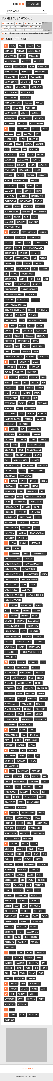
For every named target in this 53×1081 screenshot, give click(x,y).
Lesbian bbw (33, 626)
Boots (30, 155)
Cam (46, 279)
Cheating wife (11, 289)
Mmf (19, 688)
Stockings (9, 870)
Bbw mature (10, 186)
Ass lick (39, 103)
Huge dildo (21, 512)
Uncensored (34, 984)
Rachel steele (28, 813)
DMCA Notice (33, 1077)
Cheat (30, 310)
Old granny (10, 756)
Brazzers (33, 139)
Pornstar (9, 807)
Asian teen (30, 108)
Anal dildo (26, 72)
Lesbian (14, 616)
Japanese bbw (32, 574)
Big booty (42, 175)
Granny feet (28, 465)
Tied (14, 973)
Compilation (34, 237)
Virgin (34, 989)
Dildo (31, 326)
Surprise (25, 921)
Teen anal (40, 952)
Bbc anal (9, 175)
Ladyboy (24, 616)
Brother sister (11, 212)
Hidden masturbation (35, 497)
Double (8, 346)
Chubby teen (22, 300)
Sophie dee (25, 911)
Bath (26, 217)
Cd (6, 274)
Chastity (9, 269)
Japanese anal (11, 569)
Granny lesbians (36, 471)
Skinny (19, 854)
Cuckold (14, 232)
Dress (16, 351)
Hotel (7, 502)
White (41, 999)
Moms (20, 714)
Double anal (38, 346)
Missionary (40, 709)
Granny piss (10, 471)
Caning (43, 258)
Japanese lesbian (13, 559)
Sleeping (21, 849)
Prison (42, 797)
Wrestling (9, 1004)
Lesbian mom (10, 657)
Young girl (33, 1015)
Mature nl (9, 699)
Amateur (9, 51)
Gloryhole (21, 440)
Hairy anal (32, 491)
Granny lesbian (34, 450)
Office (21, 756)
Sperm (8, 906)
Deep (7, 351)
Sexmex (33, 927)
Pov (26, 776)
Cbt (18, 263)
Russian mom (41, 823)
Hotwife (37, 507)
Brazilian (21, 222)
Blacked (15, 149)
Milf (43, 662)
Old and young (11, 766)
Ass (38, 46)
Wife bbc (33, 994)
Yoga (22, 1015)
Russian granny (12, 838)
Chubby (8, 248)
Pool (7, 797)
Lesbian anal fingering (31, 652)
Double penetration (13, 357)
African (8, 87)
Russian (14, 813)
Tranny (29, 958)
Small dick (22, 942)
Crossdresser (40, 243)
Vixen (43, 989)
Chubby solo (10, 253)
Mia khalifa (42, 688)
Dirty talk (9, 341)
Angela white (41, 72)
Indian (13, 543)
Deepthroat (41, 331)
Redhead (21, 828)
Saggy (38, 859)
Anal (13, 46)
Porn (21, 802)
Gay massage (25, 476)
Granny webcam (12, 465)
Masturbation (19, 678)
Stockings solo (30, 937)
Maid (31, 678)
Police (38, 787)
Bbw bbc (34, 180)
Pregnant (36, 771)
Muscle (43, 699)
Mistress (9, 688)
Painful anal (10, 792)
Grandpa (9, 440)
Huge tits (9, 497)
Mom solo (9, 714)
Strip (39, 875)
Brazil (8, 206)
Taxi (44, 963)
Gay (22, 429)
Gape (7, 460)
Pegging (35, 776)
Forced (14, 377)
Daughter (27, 331)
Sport (28, 890)
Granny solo (23, 434)
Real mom (24, 833)
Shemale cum (11, 921)
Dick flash (41, 336)
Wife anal (22, 1004)
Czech (18, 243)
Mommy (41, 693)
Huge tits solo (11, 528)
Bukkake (8, 144)
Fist (20, 388)
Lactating (39, 642)
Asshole (28, 103)
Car (34, 258)
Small (19, 864)
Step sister (39, 911)
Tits (36, 968)
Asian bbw (39, 118)
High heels (22, 522)
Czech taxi (31, 294)
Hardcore (9, 533)
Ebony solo (10, 367)
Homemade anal (36, 533)
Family (7, 383)
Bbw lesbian (23, 160)
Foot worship (11, 398)
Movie (19, 693)
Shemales (9, 942)
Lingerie (8, 642)
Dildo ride (30, 357)
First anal (42, 403)
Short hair (10, 947)
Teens (18, 968)
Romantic (9, 823)
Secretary (9, 932)
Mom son (9, 667)
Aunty (36, 82)
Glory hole (10, 450)
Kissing (26, 610)
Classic (44, 269)
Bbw (12, 129)
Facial (37, 393)
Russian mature (23, 818)
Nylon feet (34, 735)
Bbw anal (28, 134)
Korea (38, 605)
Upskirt (14, 984)
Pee (44, 776)
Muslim (21, 699)
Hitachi (14, 481)
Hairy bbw (9, 538)
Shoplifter (10, 901)
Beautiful (43, 165)
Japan (26, 553)
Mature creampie (12, 709)
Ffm (6, 393)
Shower (28, 859)
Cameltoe (9, 300)
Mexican (28, 709)
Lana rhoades (11, 631)
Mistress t (26, 719)
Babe (34, 217)
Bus (38, 134)
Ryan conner (10, 833)
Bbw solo (9, 134)
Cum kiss (32, 315)
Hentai (35, 486)
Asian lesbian (11, 113)
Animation (17, 108)
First (19, 408)
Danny (26, 346)
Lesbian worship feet (14, 626)
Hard (20, 491)
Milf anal (9, 693)
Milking (39, 714)
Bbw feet (28, 191)
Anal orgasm (27, 92)
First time (25, 398)
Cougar (8, 315)
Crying (8, 284)
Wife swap (9, 999)
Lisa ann (9, 621)
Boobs (7, 180)
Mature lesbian (24, 683)
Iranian (23, 543)
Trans (29, 952)
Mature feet (27, 704)
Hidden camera (11, 507)
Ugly (23, 984)
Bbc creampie (40, 212)
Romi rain (27, 838)
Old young (21, 761)
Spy (28, 854)
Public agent (19, 781)
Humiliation (35, 512)
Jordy (44, 574)
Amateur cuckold (13, 103)
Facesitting (10, 388)
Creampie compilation (14, 310)
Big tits (28, 144)
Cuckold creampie (29, 289)
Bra (19, 191)
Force (16, 383)
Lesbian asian (9, 23)
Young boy (9, 1020)
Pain (18, 787)
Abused (24, 113)
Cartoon (23, 253)
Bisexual (21, 165)
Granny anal (34, 429)
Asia (7, 108)
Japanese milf (11, 585)
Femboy (40, 388)
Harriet (20, 23)
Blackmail (9, 160)
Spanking (9, 849)
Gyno (15, 445)
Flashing (26, 393)
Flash (31, 403)
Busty (17, 206)
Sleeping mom (11, 911)
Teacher (18, 958)
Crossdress (10, 320)
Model (29, 714)
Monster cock (26, 724)
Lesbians (20, 621)
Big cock (36, 160)
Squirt (31, 849)
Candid (27, 263)
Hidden (44, 481)
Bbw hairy (33, 222)
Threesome (33, 963)
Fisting (24, 377)
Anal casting (11, 98)
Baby (22, 155)
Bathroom (23, 196)
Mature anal (22, 667)
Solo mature (32, 932)
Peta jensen (30, 797)
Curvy (22, 279)
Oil (38, 756)
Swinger (8, 864)
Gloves (38, 455)
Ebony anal (35, 367)
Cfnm (28, 243)
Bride (30, 186)
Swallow (34, 870)
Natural (21, 745)
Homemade (23, 486)
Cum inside (20, 315)
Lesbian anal (34, 647)
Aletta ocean (37, 77)
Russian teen (38, 833)
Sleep (34, 844)
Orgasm (14, 750)
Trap (41, 973)
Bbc (18, 134)
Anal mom (25, 98)
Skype (35, 916)
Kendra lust (26, 605)
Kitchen (16, 610)
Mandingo (29, 688)
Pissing (18, 776)
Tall (7, 973)
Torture (8, 968)
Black (18, 144)
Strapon (9, 854)
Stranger (37, 921)
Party (7, 781)
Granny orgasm (20, 460)
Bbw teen (26, 212)
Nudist (13, 730)
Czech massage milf (37, 320)
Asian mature (11, 92)
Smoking (20, 875)
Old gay (32, 761)
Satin (17, 937)
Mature (21, 662)
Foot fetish (10, 403)
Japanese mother (35, 595)
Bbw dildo (9, 191)
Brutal (32, 165)
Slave (36, 854)
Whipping (31, 999)
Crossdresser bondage (15, 305)
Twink (27, 968)
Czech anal (43, 310)
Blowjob (33, 149)
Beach (22, 139)
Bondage (39, 144)
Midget (38, 683)
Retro (20, 823)
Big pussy (28, 206)
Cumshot (38, 263)
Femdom (34, 377)
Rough (41, 813)
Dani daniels (23, 341)
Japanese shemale (13, 574)
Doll (17, 346)
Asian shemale (36, 123)
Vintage (24, 989)
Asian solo (43, 66)
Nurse (32, 730)
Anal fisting (10, 56)
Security (9, 875)
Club (22, 320)
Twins (22, 973)
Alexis (8, 66)
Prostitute (10, 802)
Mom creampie (11, 704)
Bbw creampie (37, 196)
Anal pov (22, 123)
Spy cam (34, 942)
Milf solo (39, 673)
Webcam (21, 994)
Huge (36, 528)
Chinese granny (22, 284)
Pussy (44, 781)
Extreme (22, 367)
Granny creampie (35, 445)
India (7, 548)
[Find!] (44, 10)
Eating (8, 372)
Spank (18, 859)
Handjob (33, 481)
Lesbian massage (23, 642)
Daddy (40, 326)
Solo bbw (9, 927)
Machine (39, 704)
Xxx (12, 1009)
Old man (32, 750)
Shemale (14, 844)
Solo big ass (10, 916)
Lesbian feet (33, 621)
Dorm (13, 326)
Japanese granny (29, 579)
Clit (38, 279)
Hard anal (9, 522)
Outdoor (9, 761)
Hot (42, 491)
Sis (22, 880)
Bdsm (45, 129)
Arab (21, 46)
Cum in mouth (22, 269)
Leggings (38, 636)
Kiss (7, 610)
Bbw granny (23, 129)
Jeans (32, 585)
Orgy (30, 756)
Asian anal (34, 56)
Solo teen (35, 901)
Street (8, 937)
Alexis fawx (10, 118)
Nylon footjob (31, 740)
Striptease (36, 895)
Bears (37, 170)
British (40, 155)
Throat (8, 978)
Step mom (30, 864)
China (17, 248)
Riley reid (9, 828)
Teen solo (20, 963)
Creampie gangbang (14, 294)
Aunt (32, 66)
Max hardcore (11, 719)
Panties (8, 787)
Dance (8, 336)
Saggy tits (18, 885)
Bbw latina (10, 196)
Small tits (21, 927)
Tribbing (31, 978)
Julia (23, 585)
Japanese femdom (13, 600)
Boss (38, 186)
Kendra (37, 610)
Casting (8, 243)
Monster (32, 699)
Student (8, 895)
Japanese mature (13, 564)
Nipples (18, 740)
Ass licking (36, 87)
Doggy (35, 341)
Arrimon (20, 51)
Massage (33, 662)
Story (7, 890)
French (29, 388)
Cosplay (8, 237)
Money (40, 678)
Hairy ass (26, 528)
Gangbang (9, 434)
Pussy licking (33, 802)
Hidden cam (10, 486)
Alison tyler (25, 118)
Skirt (20, 932)
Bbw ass (39, 206)
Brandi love (10, 170)
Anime (22, 56)
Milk (7, 678)
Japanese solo (28, 569)
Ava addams (20, 66)
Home (19, 497)
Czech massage (29, 232)
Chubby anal (10, 279)
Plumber (21, 807)
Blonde (17, 217)
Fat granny (30, 408)
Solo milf (22, 901)
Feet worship (24, 424)
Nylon (22, 730)
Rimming (8, 818)
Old (23, 750)
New (24, 735)
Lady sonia (10, 647)
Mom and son (26, 673)
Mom (12, 662)
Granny (14, 429)
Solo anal (24, 916)
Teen (13, 952)
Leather (27, 636)
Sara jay (42, 864)
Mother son (40, 719)
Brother (30, 175)
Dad (17, 331)
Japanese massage (33, 564)
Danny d (26, 351)
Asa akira (9, 123)
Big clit (20, 175)
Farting (15, 393)
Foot (25, 383)
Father (22, 403)
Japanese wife (11, 579)
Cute (34, 269)
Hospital (22, 533)
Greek (22, 471)
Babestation (10, 201)
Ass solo (26, 61)
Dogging (18, 336)
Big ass (35, 129)
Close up (36, 284)
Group (32, 440)
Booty (7, 217)
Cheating (35, 253)
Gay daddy (42, 465)
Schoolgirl (35, 906)
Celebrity (9, 263)
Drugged (29, 336)
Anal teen (25, 82)
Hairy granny (36, 502)
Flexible (30, 414)
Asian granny (11, 82)
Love (24, 631)
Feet (43, 377)
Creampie (20, 237)
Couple (14, 274)
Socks (30, 875)
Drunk (22, 326)
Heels (37, 517)
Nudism (32, 745)
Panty (44, 792)
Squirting (39, 885)
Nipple (8, 740)
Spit (29, 885)
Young (13, 1015)
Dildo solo (43, 357)
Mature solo (10, 673)
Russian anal (35, 828)
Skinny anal (21, 895)
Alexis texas (34, 51)
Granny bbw (10, 476)
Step (37, 890)
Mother (35, 667)
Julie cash (26, 590)
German (36, 434)
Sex (44, 854)
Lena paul (34, 631)
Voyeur (14, 989)
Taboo (38, 958)
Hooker (35, 522)
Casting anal (27, 274)
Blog (18, 4)
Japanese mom (39, 553)
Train (44, 968)
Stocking (18, 890)
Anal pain (36, 113)
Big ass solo (10, 139)
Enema (35, 362)
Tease (32, 973)
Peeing (35, 792)
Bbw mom (9, 222)
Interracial (36, 543)
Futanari (42, 414)
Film (35, 398)
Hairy (23, 481)
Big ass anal (24, 170)
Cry (31, 279)
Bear (22, 186)
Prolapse (33, 781)
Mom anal (9, 683)
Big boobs (9, 165)
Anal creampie (11, 61)
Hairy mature (20, 502)
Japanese (15, 553)
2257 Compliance (21, 1077)
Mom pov (30, 693)
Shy (24, 906)
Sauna (31, 880)
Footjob (35, 383)
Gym (7, 445)
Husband (9, 512)
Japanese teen (11, 590)
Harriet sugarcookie (33, 23)
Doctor (8, 331)
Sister (25, 844)
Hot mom (26, 507)
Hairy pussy (10, 517)
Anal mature (21, 87)
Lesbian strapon (12, 636)
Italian (16, 548)
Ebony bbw (31, 372)
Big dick (38, 201)
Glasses (35, 460)
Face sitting (10, 414)
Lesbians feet (11, 652)
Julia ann (29, 559)
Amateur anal (11, 72)
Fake (21, 414)
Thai (20, 952)
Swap (7, 885)
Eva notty (19, 372)
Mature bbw (10, 724)
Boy (6, 149)
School (8, 859)
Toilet (7, 958)
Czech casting (22, 258)
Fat (43, 383)
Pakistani (24, 792)
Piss (12, 771)
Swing (44, 916)
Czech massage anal (33, 248)
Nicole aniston (11, 735)
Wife (12, 994)
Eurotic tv (24, 362)
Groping (8, 455)
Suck (17, 906)
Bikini (38, 191)
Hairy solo (9, 491)
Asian (30, 46)
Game (21, 450)
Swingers (22, 870)
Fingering (28, 419)
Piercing (17, 797)
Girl (22, 445)
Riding (29, 823)
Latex (34, 616)
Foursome (40, 419)
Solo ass (42, 880)
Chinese (43, 232)
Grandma (44, 440)
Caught (8, 258)
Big (24, 149)
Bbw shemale (25, 201)
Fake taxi (9, 408)
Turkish (8, 963)
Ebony (13, 362)
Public (8, 776)
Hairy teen (22, 538)
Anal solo (38, 61)
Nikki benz (9, 745)
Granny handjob (23, 455)
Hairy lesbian (25, 517)
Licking (21, 647)
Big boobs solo (20, 180)
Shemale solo (11, 880)
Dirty (36, 351)
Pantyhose (23, 771)
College (35, 300)
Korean (14, 605)
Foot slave (10, 424)
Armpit (24, 77)
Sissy (40, 849)
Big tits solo (10, 155)
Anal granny (10, 77)
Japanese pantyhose (14, 595)
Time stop (19, 978)
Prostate (28, 787)
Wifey (20, 999)
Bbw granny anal (12, 227)
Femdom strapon (12, 419)
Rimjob (37, 818)
